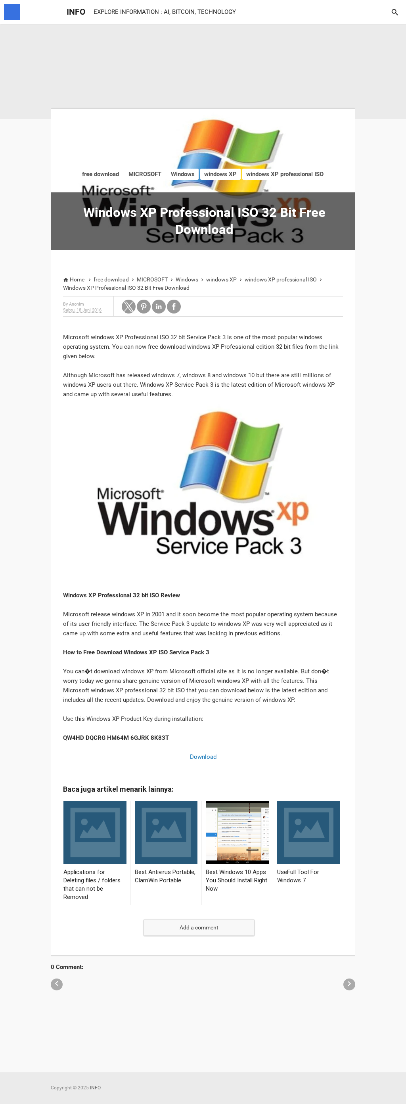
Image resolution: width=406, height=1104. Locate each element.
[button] (129, 307)
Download (203, 756)
